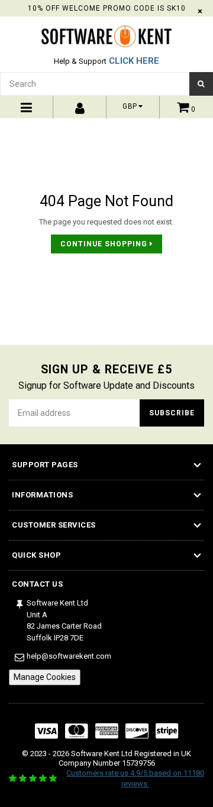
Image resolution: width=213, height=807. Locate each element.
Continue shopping (105, 244)
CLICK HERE (134, 61)
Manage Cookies (45, 677)
